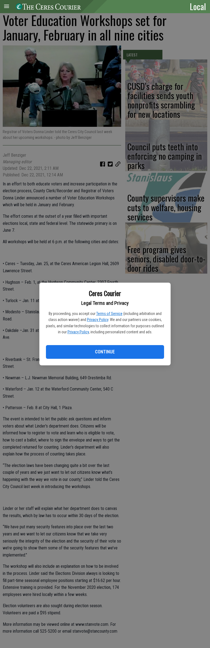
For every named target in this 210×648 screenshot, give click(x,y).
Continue (105, 351)
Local (198, 6)
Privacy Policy (97, 319)
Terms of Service (109, 313)
